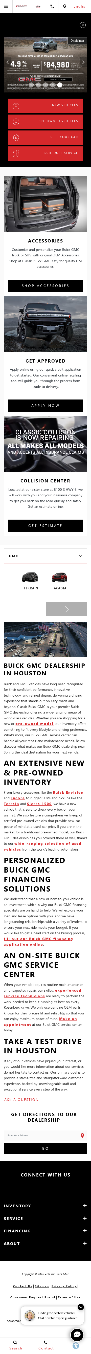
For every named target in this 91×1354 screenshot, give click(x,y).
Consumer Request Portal (32, 1297)
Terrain (11, 803)
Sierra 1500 (39, 803)
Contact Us (22, 1286)
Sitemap (42, 1286)
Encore (18, 797)
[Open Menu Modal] (6, 6)
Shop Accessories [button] (46, 285)
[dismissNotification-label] (81, 1307)
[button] (31, 84)
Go (45, 1148)
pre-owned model (34, 723)
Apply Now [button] (45, 405)
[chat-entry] (77, 1335)
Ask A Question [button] (21, 1099)
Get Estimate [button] (45, 525)
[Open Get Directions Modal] (64, 6)
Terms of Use (69, 1297)
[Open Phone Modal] (52, 6)
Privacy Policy (64, 1286)
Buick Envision (68, 792)
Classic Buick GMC (58, 1274)
